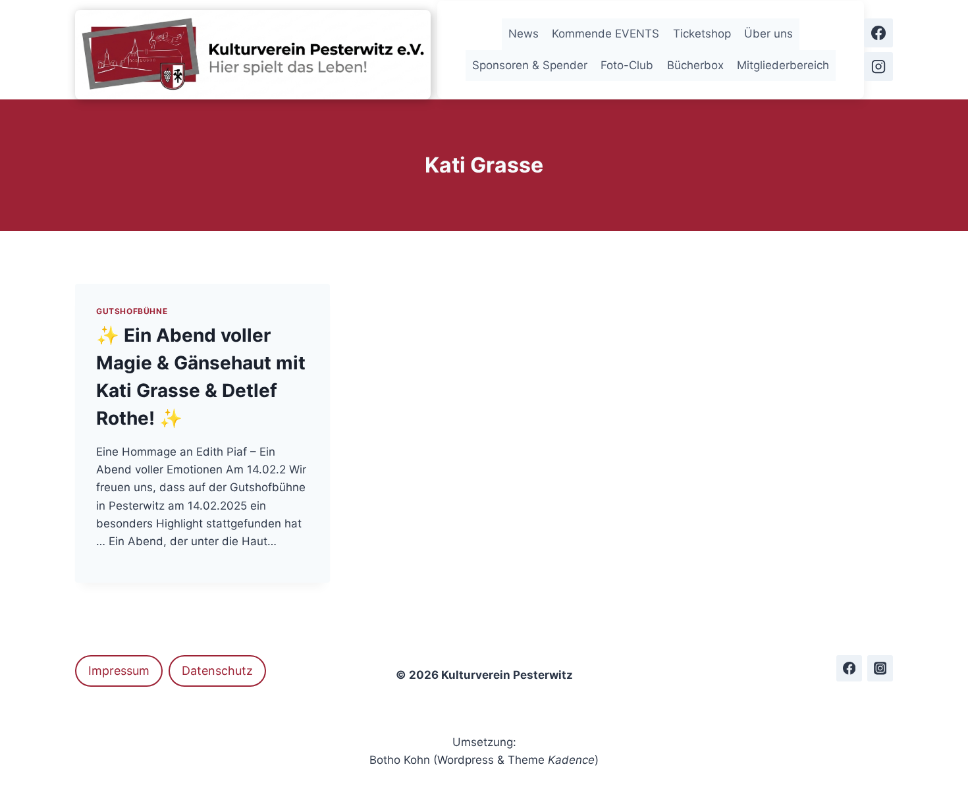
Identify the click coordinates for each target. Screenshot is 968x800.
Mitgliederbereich (783, 65)
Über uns (768, 33)
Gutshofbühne (131, 311)
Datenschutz (217, 671)
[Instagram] (878, 66)
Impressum (118, 671)
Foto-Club (627, 65)
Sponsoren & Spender (529, 65)
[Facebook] (878, 32)
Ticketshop (702, 33)
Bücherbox (695, 65)
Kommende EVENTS (605, 33)
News (523, 33)
